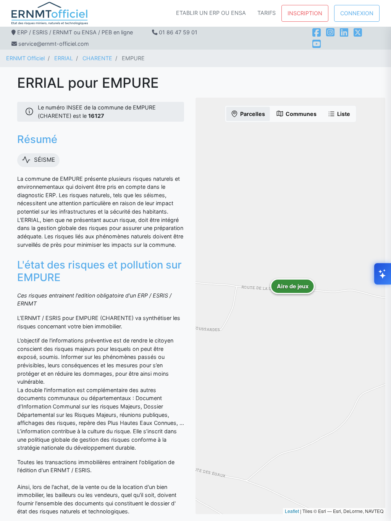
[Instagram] (330, 32)
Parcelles (252, 114)
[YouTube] (316, 44)
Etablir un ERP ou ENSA (211, 13)
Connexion (356, 13)
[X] (358, 32)
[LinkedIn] (344, 32)
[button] (292, 291)
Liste (343, 114)
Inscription (305, 13)
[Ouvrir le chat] (382, 274)
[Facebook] (316, 32)
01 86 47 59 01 (178, 32)
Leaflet (292, 511)
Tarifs (266, 13)
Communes (301, 114)
